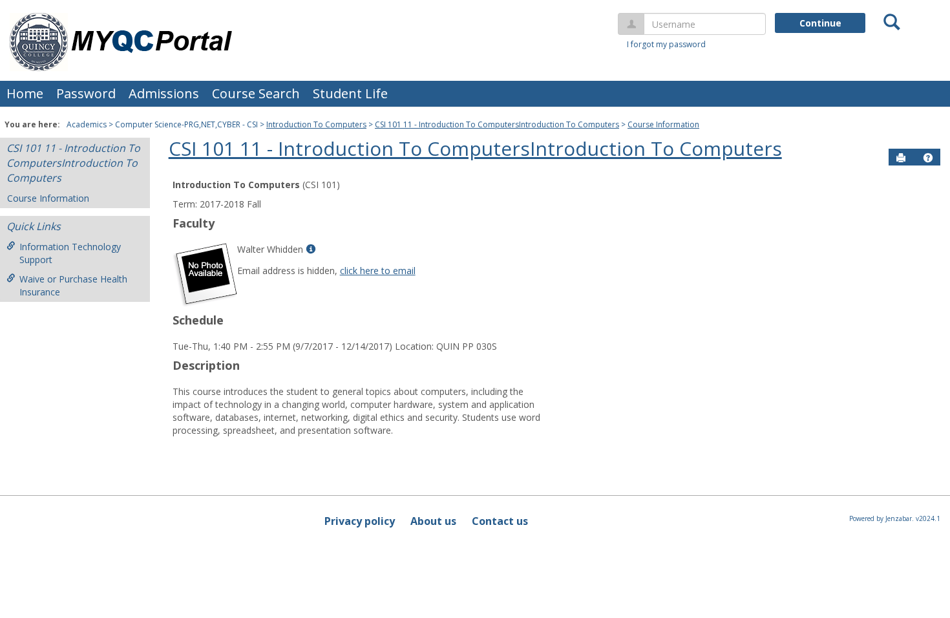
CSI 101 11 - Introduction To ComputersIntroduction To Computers (497, 124)
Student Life (350, 93)
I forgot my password (666, 44)
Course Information (663, 124)
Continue (820, 23)
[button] (928, 157)
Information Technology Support (70, 253)
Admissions (164, 93)
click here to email (378, 270)
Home (24, 93)
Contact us (500, 521)
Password (86, 93)
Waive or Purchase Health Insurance (73, 285)
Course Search (256, 93)
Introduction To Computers (316, 124)
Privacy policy (359, 521)
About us (433, 521)
